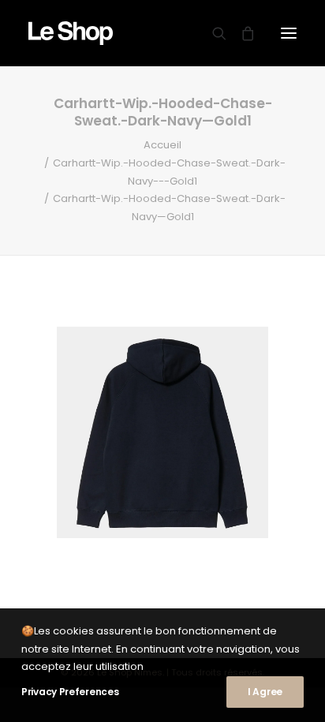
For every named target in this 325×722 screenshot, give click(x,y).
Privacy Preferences (69, 691)
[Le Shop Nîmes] (70, 33)
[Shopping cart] (240, 33)
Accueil (162, 144)
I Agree (265, 691)
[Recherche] (212, 33)
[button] (288, 33)
